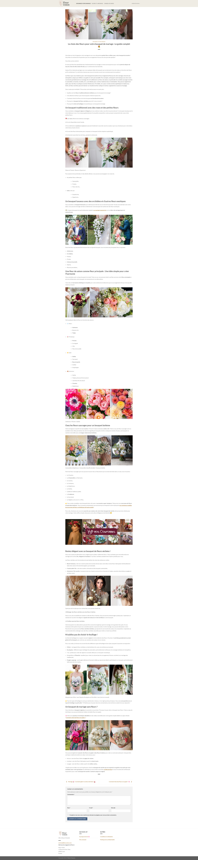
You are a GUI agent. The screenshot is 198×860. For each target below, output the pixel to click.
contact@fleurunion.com (65, 843)
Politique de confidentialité (107, 839)
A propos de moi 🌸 (84, 836)
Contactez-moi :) (136, 3)
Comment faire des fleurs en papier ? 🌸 (119, 781)
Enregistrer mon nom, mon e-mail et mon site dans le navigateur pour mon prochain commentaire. (93, 815)
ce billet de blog (108, 769)
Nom (68, 807)
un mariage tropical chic (100, 210)
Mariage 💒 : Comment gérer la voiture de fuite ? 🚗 (81, 781)
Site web (113, 807)
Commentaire (71, 794)
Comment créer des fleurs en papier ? (76, 717)
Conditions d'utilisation (106, 836)
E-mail (91, 807)
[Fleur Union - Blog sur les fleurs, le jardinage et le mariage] (66, 3)
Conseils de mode (109, 3)
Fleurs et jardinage (97, 3)
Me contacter (82, 839)
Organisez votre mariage (83, 3)
